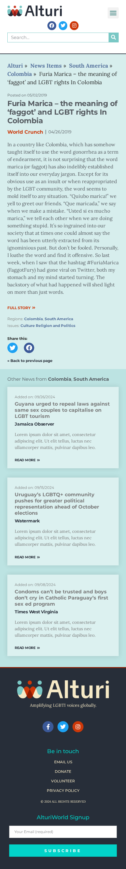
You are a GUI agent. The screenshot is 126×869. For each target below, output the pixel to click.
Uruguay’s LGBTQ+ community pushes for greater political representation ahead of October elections (57, 504)
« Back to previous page (30, 360)
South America (59, 319)
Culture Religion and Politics (47, 325)
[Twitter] (63, 25)
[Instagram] (74, 25)
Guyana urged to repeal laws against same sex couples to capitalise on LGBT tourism (62, 410)
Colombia (33, 319)
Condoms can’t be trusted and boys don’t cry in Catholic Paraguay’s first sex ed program (61, 598)
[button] (113, 12)
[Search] (113, 37)
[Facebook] (51, 25)
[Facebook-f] (48, 726)
